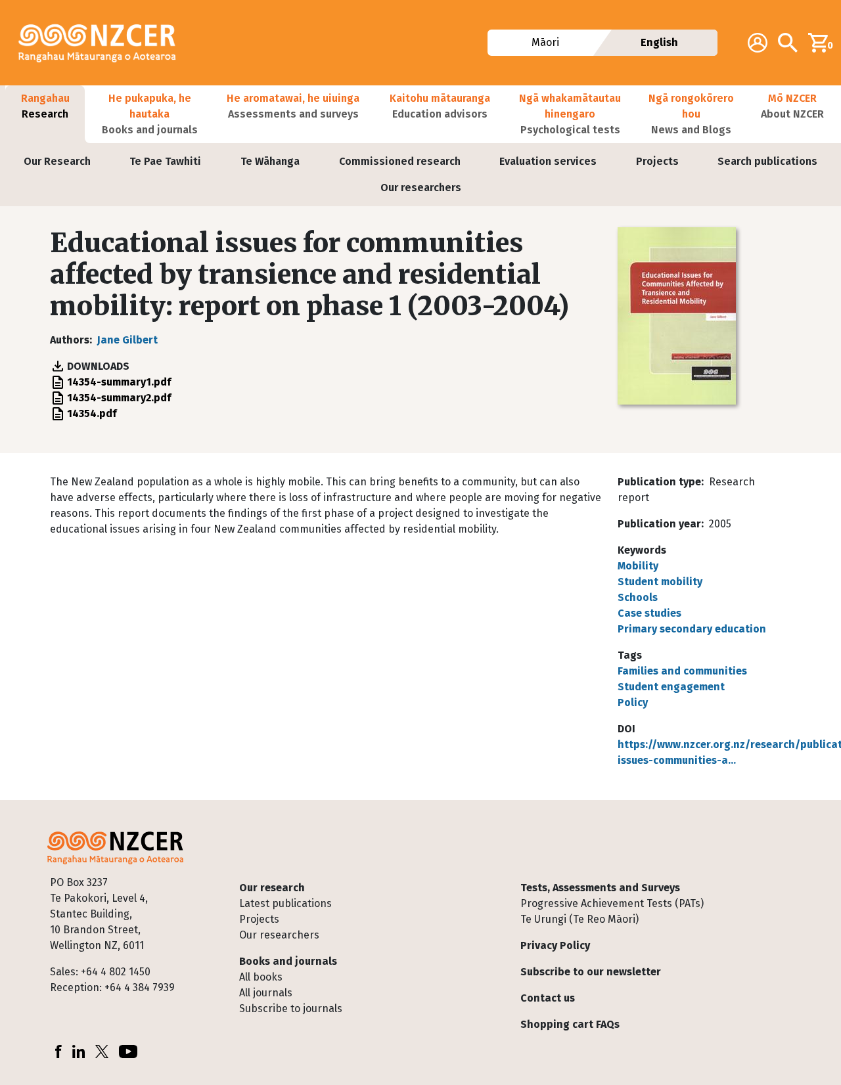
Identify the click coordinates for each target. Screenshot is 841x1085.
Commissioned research (400, 161)
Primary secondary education (692, 629)
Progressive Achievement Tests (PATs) (612, 903)
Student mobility (660, 581)
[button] (45, 114)
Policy (633, 702)
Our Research (57, 161)
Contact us (547, 998)
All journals (265, 992)
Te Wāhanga (270, 161)
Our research (272, 887)
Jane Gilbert (127, 340)
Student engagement (671, 686)
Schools (638, 597)
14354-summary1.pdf (119, 382)
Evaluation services (548, 161)
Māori (545, 42)
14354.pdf (91, 413)
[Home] (102, 42)
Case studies (649, 613)
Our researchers (420, 187)
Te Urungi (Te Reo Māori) (579, 919)
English (659, 42)
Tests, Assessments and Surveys (600, 887)
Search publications (767, 161)
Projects (657, 161)
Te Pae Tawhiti (165, 161)
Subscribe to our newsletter (590, 971)
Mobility (638, 566)
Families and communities (682, 671)
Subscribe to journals (290, 1008)
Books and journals (288, 961)
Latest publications (285, 903)
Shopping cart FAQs (570, 1024)
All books (261, 977)
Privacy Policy (555, 945)
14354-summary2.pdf (119, 397)
